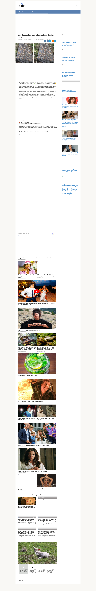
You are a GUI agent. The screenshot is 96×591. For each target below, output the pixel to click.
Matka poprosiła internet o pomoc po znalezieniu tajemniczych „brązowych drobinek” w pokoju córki (47, 520)
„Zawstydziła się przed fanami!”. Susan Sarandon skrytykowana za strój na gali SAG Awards (70, 106)
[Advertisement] (48, 23)
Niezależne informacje (41, 39)
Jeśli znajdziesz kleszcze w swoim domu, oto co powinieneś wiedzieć (46, 500)
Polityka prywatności (73, 5)
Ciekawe (28, 11)
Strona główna (21, 11)
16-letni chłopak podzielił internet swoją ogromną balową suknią (26, 520)
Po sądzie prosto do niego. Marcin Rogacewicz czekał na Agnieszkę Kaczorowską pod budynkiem (26, 532)
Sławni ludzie (34, 11)
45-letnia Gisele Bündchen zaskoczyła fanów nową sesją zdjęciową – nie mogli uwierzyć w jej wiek (70, 44)
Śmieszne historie (43, 11)
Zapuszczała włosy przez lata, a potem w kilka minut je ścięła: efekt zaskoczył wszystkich (47, 532)
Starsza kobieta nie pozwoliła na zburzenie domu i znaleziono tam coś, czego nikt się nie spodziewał (69, 59)
